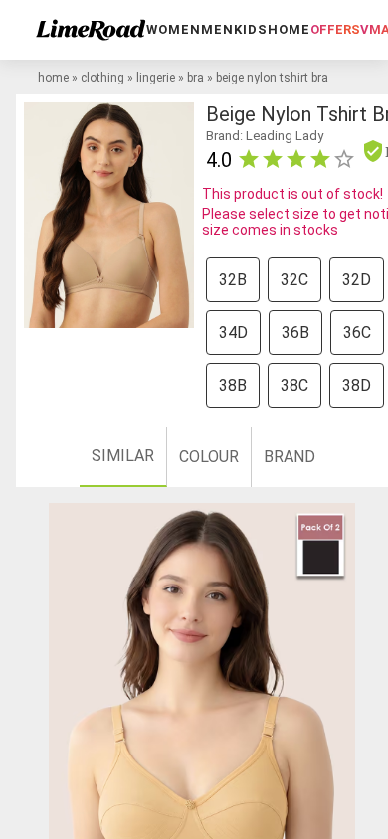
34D (233, 332)
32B (233, 279)
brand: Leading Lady (264, 135)
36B (295, 332)
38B (233, 385)
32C (294, 279)
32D (356, 279)
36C (357, 332)
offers (335, 29)
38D (356, 385)
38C (294, 385)
